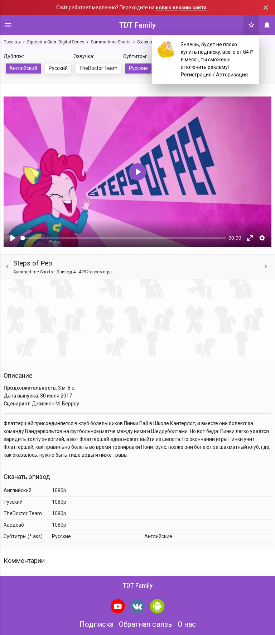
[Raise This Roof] (7, 267)
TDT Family (137, 25)
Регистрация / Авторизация (214, 74)
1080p (59, 490)
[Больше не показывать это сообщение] (265, 7)
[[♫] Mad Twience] (265, 267)
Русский (58, 68)
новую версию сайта (181, 7)
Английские (158, 536)
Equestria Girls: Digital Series (56, 41)
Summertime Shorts (111, 41)
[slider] (123, 238)
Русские (138, 68)
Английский (23, 68)
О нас (187, 624)
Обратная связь (145, 624)
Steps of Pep (149, 41)
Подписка (96, 624)
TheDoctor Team (98, 68)
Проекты (12, 41)
